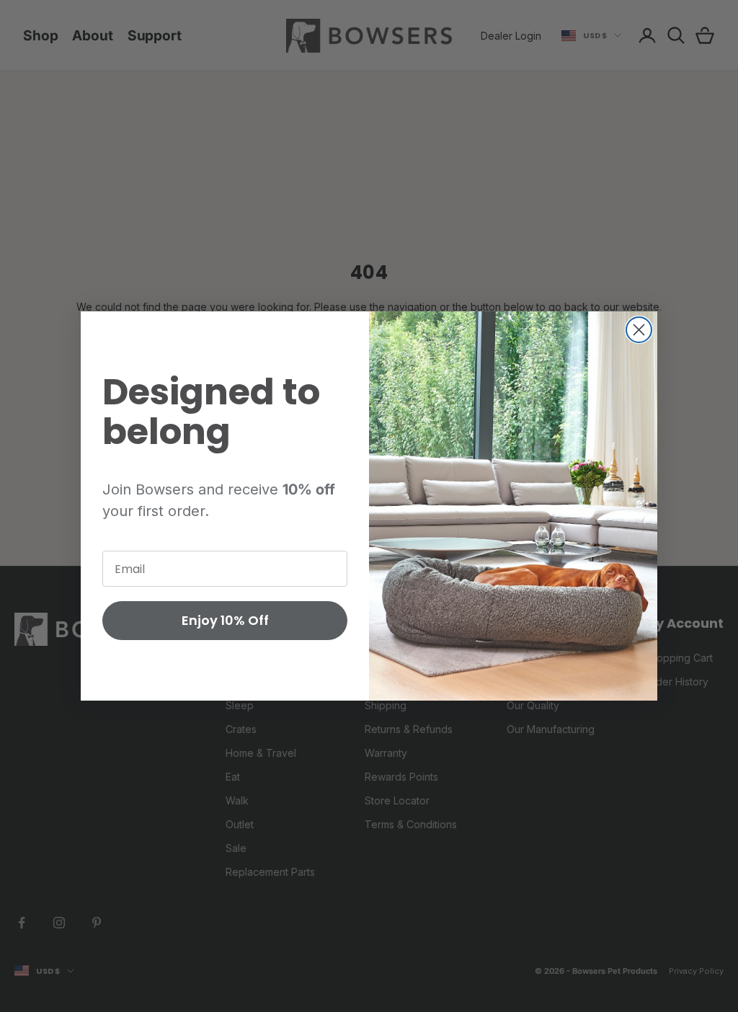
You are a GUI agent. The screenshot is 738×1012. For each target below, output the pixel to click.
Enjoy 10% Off (225, 620)
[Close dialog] (639, 329)
